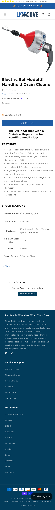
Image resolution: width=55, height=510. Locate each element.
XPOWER (9, 472)
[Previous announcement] (5, 6)
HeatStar (9, 432)
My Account (11, 392)
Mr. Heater (10, 443)
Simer (8, 455)
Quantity (6, 103)
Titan (7, 466)
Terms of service (31, 501)
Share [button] (7, 266)
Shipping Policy (12, 375)
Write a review (27, 293)
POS (26, 498)
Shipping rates (7, 94)
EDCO (8, 426)
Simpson (9, 461)
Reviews (9, 387)
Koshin (8, 438)
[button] (5, 14)
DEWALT (9, 420)
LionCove (21, 498)
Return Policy (11, 381)
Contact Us (10, 398)
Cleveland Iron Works (15, 414)
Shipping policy (29, 505)
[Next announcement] (50, 6)
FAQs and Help (12, 369)
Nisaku (8, 449)
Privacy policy (46, 501)
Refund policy (17, 501)
